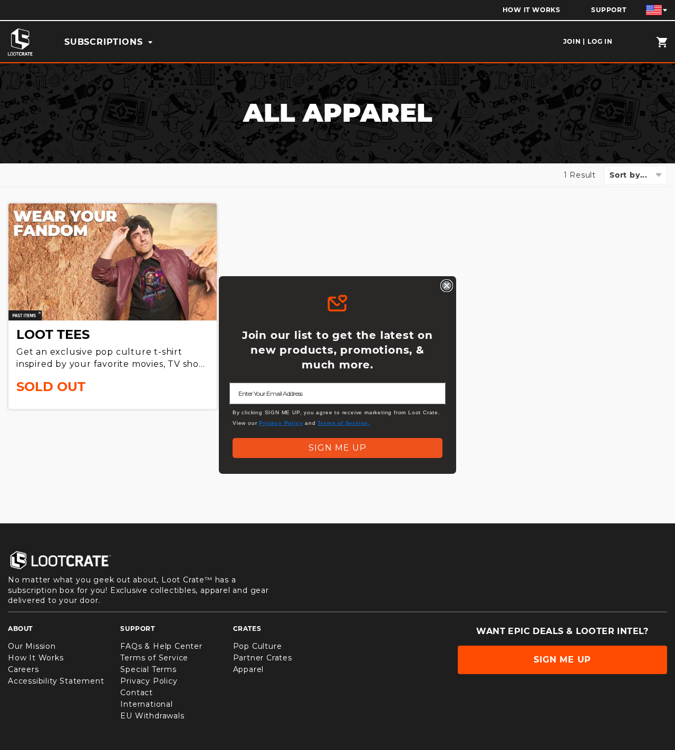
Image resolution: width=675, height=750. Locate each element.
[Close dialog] (446, 285)
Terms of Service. (343, 423)
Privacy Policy (281, 423)
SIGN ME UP (337, 448)
